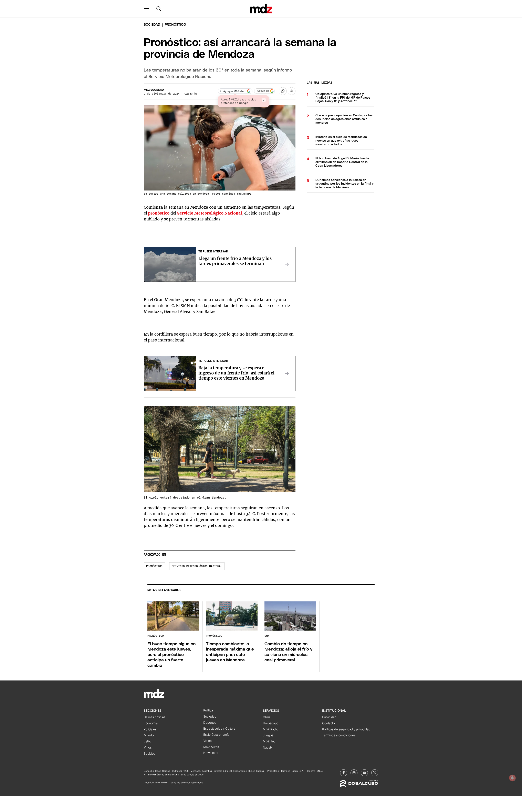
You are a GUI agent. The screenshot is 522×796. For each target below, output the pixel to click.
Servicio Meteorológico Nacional (197, 566)
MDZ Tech (270, 741)
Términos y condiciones (339, 735)
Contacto (328, 723)
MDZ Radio (270, 729)
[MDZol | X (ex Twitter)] (375, 773)
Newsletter (210, 753)
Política (208, 710)
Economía (151, 723)
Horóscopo (271, 723)
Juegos (268, 735)
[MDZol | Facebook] (343, 773)
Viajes (207, 741)
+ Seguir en (262, 91)
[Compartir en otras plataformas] (291, 91)
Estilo (147, 741)
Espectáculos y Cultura (219, 728)
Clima (267, 717)
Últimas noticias (154, 717)
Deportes (209, 722)
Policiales (150, 729)
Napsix (267, 747)
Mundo (149, 735)
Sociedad (152, 24)
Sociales (149, 753)
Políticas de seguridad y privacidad (346, 729)
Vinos (148, 747)
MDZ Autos (211, 747)
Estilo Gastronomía (216, 735)
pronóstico (154, 566)
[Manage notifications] (512, 778)
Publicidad (329, 717)
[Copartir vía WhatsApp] (282, 91)
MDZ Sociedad (154, 90)
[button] (146, 8)
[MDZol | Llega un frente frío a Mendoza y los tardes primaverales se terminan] (287, 264)
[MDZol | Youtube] (364, 773)
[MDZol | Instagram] (354, 773)
